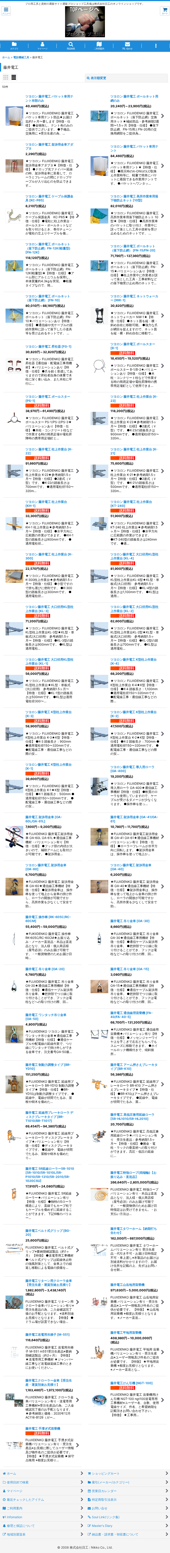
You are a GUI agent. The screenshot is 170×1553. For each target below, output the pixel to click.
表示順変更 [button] (98, 78)
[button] (6, 11)
